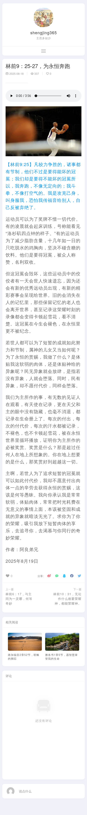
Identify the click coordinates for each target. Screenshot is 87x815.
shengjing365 (43, 32)
